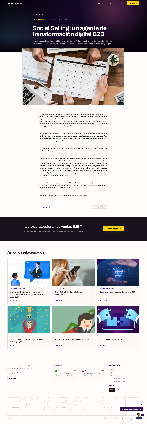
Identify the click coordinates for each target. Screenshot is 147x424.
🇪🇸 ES (112, 390)
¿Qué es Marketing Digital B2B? (112, 339)
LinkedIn (13, 378)
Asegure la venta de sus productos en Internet (72, 339)
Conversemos (133, 3)
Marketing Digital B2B (40, 19)
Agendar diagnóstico (113, 229)
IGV (17, 373)
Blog (110, 3)
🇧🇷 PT (119, 390)
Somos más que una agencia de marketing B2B (117, 292)
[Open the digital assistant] (139, 415)
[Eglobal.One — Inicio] (15, 3)
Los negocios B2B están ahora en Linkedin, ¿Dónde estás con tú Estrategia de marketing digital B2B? (26, 294)
